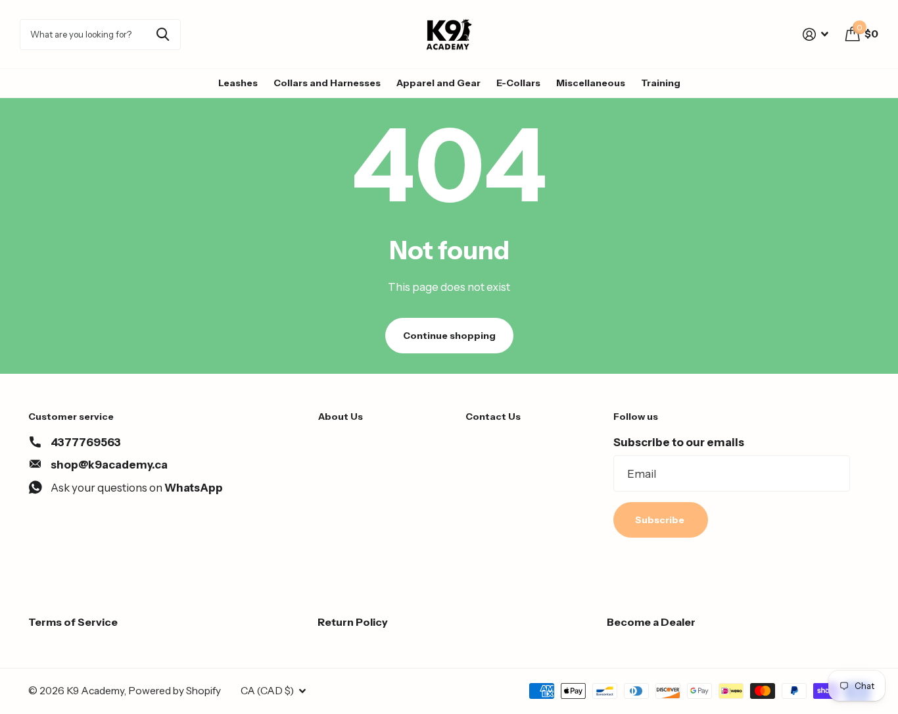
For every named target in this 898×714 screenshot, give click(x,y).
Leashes (238, 83)
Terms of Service (73, 621)
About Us (340, 416)
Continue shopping (449, 336)
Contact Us (493, 416)
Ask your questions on (137, 487)
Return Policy (353, 621)
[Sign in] (816, 34)
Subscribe (660, 520)
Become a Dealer (651, 621)
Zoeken (163, 34)
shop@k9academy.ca (109, 464)
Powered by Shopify (174, 690)
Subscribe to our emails (678, 442)
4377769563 (86, 442)
